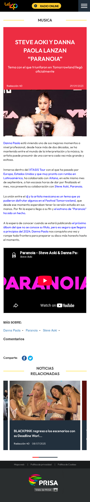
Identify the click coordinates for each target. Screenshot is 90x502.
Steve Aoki (50, 330)
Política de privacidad (41, 464)
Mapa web (19, 464)
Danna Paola (12, 330)
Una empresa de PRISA (45, 480)
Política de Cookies (67, 464)
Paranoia (32, 330)
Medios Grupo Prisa (45, 489)
